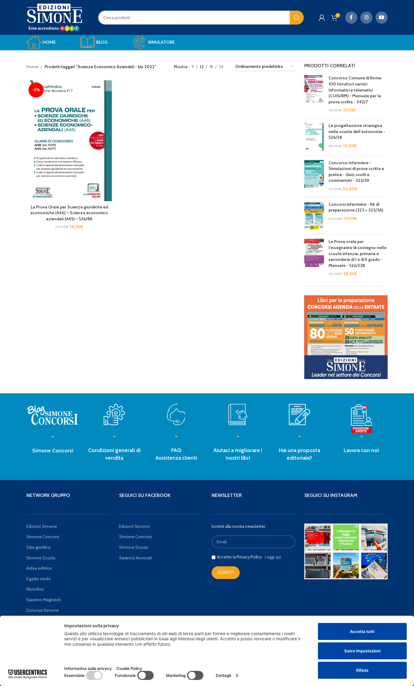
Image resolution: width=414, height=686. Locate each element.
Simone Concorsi (52, 450)
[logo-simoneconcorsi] (52, 414)
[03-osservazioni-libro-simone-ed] (238, 414)
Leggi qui (273, 557)
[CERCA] (297, 18)
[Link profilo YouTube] (382, 18)
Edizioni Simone (41, 526)
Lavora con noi (361, 450)
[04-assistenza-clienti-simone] (176, 414)
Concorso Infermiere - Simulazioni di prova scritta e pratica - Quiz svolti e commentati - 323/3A (356, 171)
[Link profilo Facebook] (351, 18)
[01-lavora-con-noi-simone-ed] (299, 414)
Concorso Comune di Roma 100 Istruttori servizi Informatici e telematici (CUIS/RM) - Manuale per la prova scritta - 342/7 (355, 89)
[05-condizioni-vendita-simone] (114, 414)
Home (32, 66)
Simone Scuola (40, 558)
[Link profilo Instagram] (366, 18)
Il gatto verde (38, 578)
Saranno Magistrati (43, 599)
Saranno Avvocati (135, 558)
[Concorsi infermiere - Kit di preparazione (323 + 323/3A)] (314, 215)
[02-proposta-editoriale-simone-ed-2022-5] (361, 419)
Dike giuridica (38, 547)
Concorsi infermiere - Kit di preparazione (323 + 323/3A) (356, 207)
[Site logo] (54, 17)
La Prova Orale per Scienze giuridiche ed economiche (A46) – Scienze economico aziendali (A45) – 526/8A (69, 212)
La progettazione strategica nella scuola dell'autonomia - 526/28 (357, 131)
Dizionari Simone (42, 610)
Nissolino (35, 589)
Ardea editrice (39, 568)
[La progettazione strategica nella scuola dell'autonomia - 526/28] (314, 137)
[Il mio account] (322, 18)
